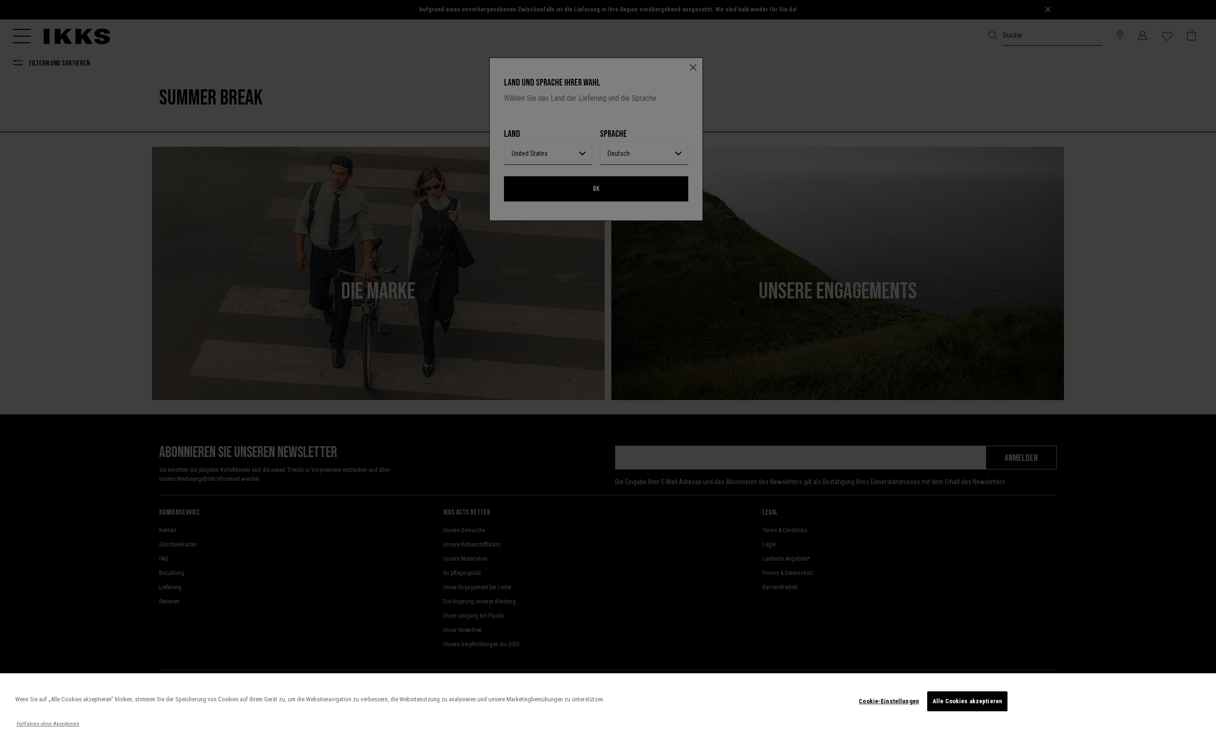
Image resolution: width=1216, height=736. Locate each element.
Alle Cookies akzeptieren (967, 701)
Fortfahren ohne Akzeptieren (48, 724)
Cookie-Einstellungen (889, 701)
